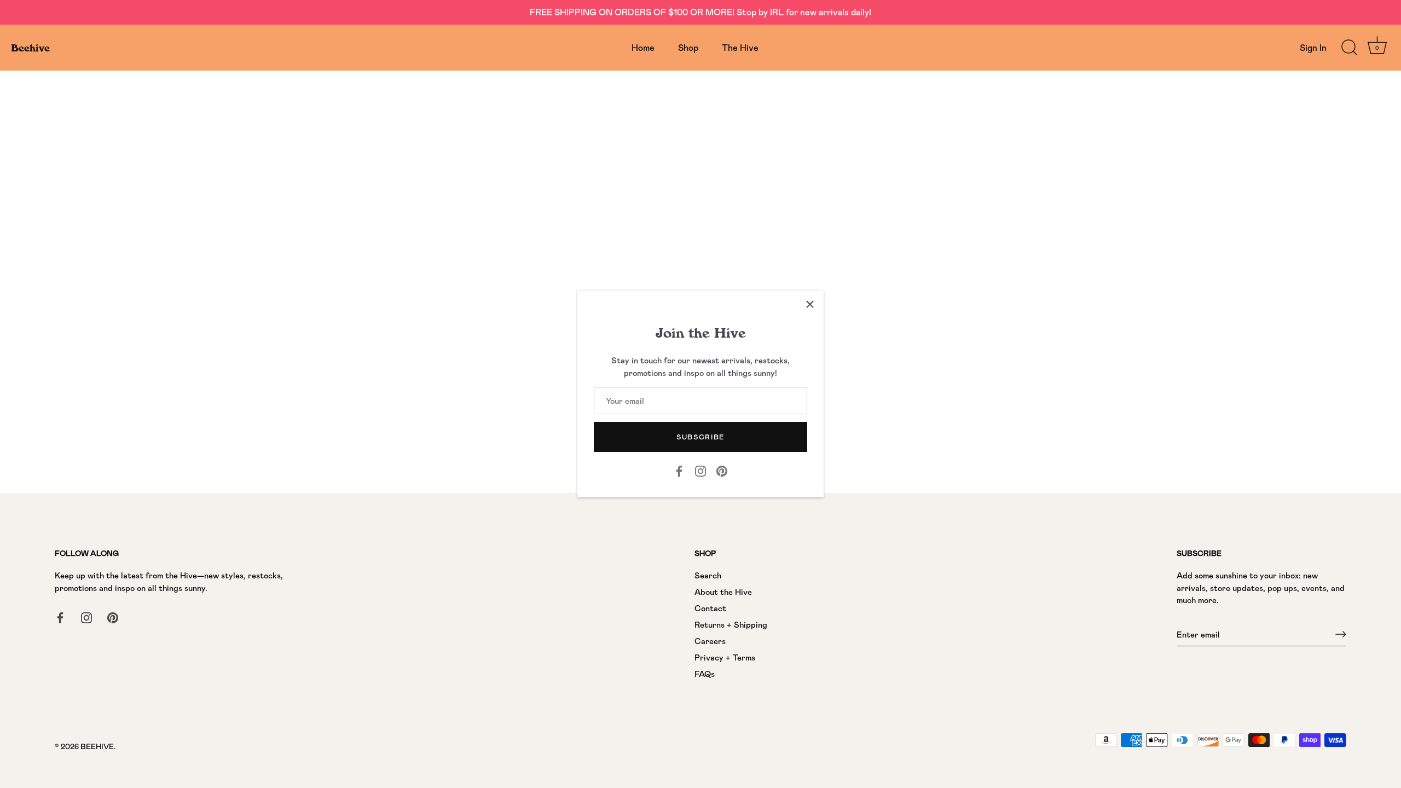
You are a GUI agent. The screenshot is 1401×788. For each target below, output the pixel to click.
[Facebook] (679, 470)
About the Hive (723, 591)
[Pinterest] (721, 470)
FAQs (704, 674)
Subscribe (700, 436)
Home (643, 47)
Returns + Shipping (730, 624)
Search (707, 575)
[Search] (1349, 48)
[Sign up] (1340, 634)
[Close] (810, 304)
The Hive (740, 47)
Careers (710, 641)
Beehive (30, 47)
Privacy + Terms (724, 657)
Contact (710, 608)
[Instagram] (700, 470)
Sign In (1313, 47)
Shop (688, 47)
